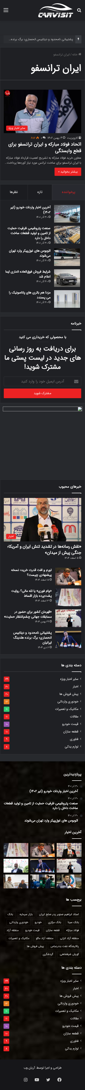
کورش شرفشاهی (69, 954)
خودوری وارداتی (67, 701)
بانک (10, 914)
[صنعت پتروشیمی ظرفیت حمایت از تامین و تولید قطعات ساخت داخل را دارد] (67, 234)
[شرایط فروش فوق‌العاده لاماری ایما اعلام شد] (67, 278)
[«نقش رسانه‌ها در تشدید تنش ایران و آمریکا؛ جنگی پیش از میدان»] (69, 850)
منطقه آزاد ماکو (44, 938)
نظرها (14, 192)
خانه (75, 54)
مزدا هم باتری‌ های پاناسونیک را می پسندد (30, 295)
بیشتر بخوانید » (68, 171)
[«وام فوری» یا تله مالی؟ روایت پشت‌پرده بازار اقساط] (68, 597)
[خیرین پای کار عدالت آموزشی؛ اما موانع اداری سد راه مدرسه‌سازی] (16, 881)
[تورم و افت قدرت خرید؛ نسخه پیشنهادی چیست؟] (68, 576)
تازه (39, 192)
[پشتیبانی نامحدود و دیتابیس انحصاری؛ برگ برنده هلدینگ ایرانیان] (68, 639)
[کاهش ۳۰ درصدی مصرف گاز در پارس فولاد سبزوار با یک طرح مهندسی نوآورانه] (69, 881)
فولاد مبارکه (72, 930)
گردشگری (48, 954)
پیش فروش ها (69, 694)
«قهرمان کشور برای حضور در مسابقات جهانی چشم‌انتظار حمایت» (28, 614)
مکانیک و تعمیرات (66, 709)
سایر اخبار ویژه (69, 679)
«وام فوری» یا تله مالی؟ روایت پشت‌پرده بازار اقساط (31, 593)
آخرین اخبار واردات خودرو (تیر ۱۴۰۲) (30, 210)
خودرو (38, 922)
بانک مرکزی (54, 922)
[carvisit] (55, 10)
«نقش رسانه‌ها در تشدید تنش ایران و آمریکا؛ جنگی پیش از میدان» (44, 549)
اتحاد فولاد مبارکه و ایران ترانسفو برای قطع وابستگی (44, 147)
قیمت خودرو (70, 724)
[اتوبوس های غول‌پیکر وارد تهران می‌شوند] (67, 257)
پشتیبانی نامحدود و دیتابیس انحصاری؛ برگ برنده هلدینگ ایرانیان (32, 637)
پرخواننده (68, 192)
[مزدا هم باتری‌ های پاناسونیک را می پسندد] (67, 299)
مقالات (74, 716)
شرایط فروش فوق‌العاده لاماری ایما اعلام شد (28, 274)
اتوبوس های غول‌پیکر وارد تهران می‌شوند (30, 253)
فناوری (74, 739)
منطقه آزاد (13, 930)
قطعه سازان (70, 731)
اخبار (75, 686)
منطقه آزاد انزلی (69, 938)
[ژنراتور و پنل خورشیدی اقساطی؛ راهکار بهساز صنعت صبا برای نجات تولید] (42, 881)
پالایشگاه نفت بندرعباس (65, 946)
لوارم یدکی (71, 746)
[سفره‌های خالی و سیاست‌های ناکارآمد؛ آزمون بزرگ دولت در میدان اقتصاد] (16, 866)
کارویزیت (72, 138)
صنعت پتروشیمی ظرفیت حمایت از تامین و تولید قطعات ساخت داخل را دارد (29, 233)
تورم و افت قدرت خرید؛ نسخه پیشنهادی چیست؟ (31, 572)
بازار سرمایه (26, 914)
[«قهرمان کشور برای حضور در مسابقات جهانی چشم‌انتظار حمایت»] (68, 618)
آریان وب (29, 1067)
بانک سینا (73, 922)
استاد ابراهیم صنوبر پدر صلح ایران (59, 914)
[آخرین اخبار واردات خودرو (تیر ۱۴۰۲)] (67, 214)
